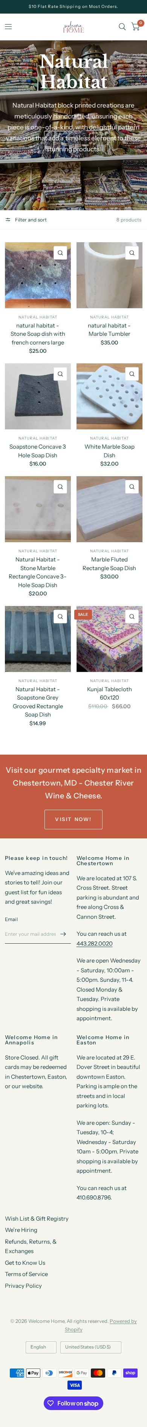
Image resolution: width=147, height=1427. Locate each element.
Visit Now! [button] (73, 819)
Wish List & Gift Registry (37, 1218)
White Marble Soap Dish (109, 451)
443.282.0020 (95, 943)
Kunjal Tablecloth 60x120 (109, 693)
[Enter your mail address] (63, 934)
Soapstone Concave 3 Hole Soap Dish (37, 451)
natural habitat (37, 317)
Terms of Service (26, 1274)
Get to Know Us (25, 1262)
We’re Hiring (21, 1229)
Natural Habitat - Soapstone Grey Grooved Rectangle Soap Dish (38, 702)
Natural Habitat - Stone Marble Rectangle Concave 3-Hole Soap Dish (38, 572)
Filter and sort (30, 220)
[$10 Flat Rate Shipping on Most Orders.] (74, 6)
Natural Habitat (109, 438)
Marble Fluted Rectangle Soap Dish (109, 564)
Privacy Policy (23, 1285)
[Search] (122, 27)
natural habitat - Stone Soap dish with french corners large (38, 334)
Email (11, 919)
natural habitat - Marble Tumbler (109, 330)
